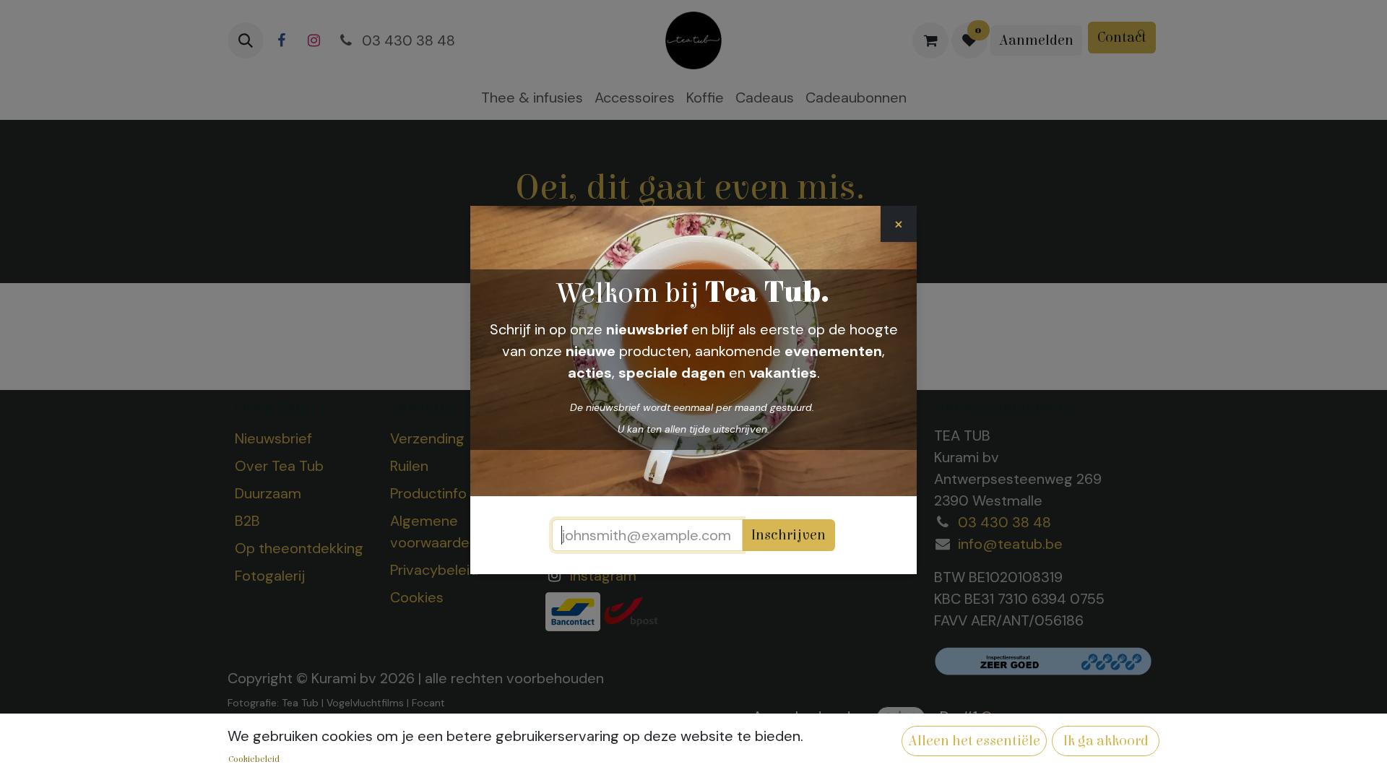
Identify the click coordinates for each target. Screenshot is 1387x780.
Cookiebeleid (254, 759)
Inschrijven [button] (788, 534)
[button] (974, 741)
